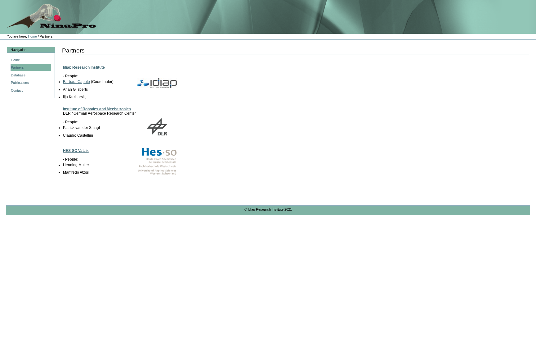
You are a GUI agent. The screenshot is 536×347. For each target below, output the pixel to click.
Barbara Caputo (76, 82)
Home (32, 36)
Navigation (18, 50)
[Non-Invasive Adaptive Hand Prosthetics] (48, 15)
